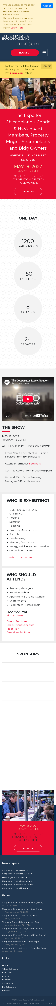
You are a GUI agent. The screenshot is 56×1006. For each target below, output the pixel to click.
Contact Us (7, 983)
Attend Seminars (17, 621)
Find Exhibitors (16, 615)
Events (5, 976)
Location (6, 980)
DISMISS (46, 66)
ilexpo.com (17, 73)
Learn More (17, 27)
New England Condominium (16, 877)
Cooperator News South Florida (17, 884)
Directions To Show (18, 632)
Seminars (35, 463)
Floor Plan (13, 628)
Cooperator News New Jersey (17, 874)
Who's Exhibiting (10, 969)
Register (24, 52)
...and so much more (19, 557)
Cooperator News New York (16, 870)
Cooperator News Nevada (15, 888)
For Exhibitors (9, 987)
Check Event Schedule (20, 625)
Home (5, 965)
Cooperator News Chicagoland (17, 881)
